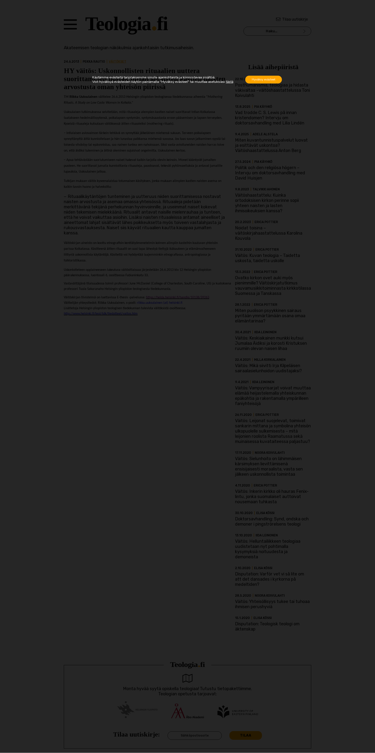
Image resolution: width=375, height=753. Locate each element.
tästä (229, 82)
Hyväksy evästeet (263, 79)
